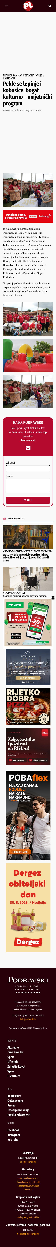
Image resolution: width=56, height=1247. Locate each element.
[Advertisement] (28, 43)
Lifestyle (12, 1062)
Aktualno (13, 1047)
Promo (11, 1105)
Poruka (9, 476)
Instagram (13, 1135)
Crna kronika (15, 1052)
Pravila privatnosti (18, 1115)
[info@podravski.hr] (28, 448)
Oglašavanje (15, 1101)
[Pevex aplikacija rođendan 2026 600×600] (28, 645)
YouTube (12, 1140)
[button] (6, 6)
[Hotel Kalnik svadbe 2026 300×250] (28, 684)
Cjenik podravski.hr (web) (28, 1185)
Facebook (13, 1130)
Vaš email (10, 462)
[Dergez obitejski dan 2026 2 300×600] (28, 951)
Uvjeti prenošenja (18, 1110)
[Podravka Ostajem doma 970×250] (28, 221)
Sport (10, 1057)
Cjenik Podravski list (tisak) (28, 1182)
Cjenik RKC (28, 1189)
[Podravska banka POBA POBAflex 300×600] (28, 859)
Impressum (14, 1096)
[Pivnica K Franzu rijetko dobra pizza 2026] (28, 724)
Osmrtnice (13, 1076)
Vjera (10, 1071)
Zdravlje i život (16, 1067)
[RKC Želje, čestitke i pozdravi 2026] (28, 764)
